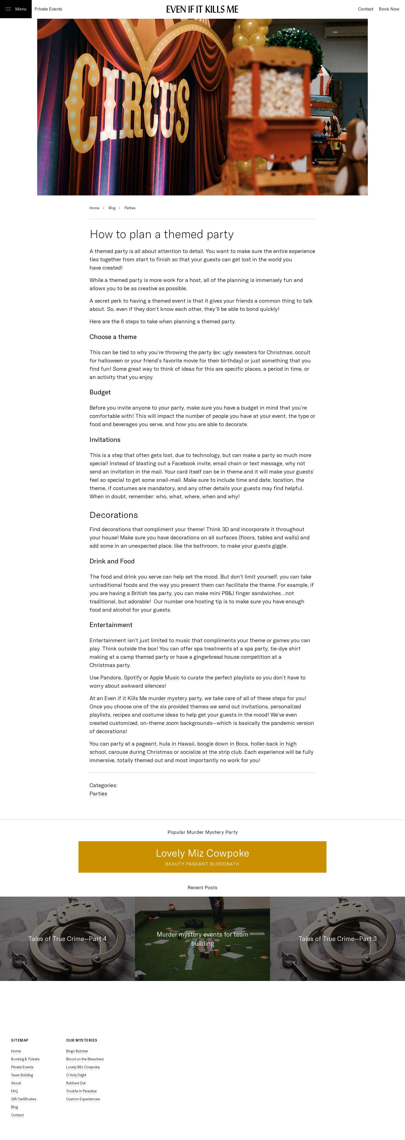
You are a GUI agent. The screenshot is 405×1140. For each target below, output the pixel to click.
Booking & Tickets (25, 1059)
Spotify (133, 677)
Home (94, 208)
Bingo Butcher (77, 1051)
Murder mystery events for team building (203, 939)
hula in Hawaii (177, 743)
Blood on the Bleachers (85, 1059)
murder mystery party (175, 698)
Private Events (48, 9)
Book (389, 9)
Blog (112, 208)
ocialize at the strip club (212, 752)
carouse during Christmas (140, 752)
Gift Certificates (23, 1099)
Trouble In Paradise (81, 1091)
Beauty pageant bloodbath (202, 864)
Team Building (22, 1075)
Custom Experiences (83, 1099)
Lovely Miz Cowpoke (202, 853)
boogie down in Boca (222, 743)
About (16, 1083)
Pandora (110, 677)
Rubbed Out (76, 1083)
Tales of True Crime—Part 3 (337, 938)
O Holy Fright (76, 1075)
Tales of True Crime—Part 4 (67, 938)
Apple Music (165, 677)
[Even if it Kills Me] (202, 10)
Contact (17, 1115)
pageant (146, 743)
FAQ (14, 1091)
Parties (130, 208)
